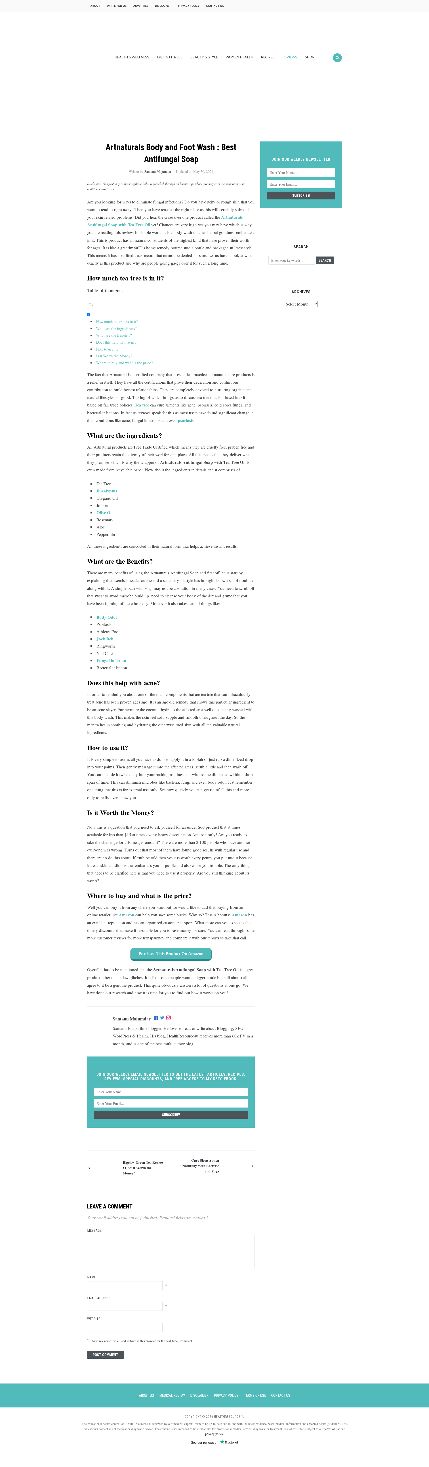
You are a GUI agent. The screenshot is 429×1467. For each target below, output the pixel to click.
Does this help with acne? (116, 342)
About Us (146, 1395)
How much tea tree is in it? (117, 321)
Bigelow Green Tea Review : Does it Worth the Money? (143, 1168)
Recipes (268, 57)
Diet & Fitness (170, 57)
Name (91, 1277)
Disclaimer (163, 5)
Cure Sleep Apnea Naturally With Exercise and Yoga (200, 1166)
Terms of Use (255, 1395)
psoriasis (185, 420)
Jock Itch (105, 639)
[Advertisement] (214, 108)
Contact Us (215, 5)
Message (94, 1230)
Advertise (141, 5)
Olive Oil (105, 512)
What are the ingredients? (116, 328)
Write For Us (117, 5)
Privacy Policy (188, 5)
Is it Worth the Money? (114, 355)
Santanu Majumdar (157, 171)
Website (93, 1319)
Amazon (127, 915)
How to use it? (107, 349)
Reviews (289, 57)
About (95, 5)
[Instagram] (168, 1019)
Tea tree (142, 405)
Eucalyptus (107, 491)
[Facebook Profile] (156, 1019)
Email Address (99, 1298)
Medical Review (172, 1395)
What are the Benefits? (114, 335)
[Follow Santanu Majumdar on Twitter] (162, 1019)
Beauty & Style (204, 57)
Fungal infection (111, 660)
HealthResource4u (182, 1036)
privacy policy (214, 1434)
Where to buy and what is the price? (124, 362)
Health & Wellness (132, 57)
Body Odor (107, 617)
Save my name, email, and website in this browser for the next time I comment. (142, 1341)
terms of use (332, 1429)
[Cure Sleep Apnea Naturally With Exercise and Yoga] (234, 1165)
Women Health (239, 57)
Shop (309, 57)
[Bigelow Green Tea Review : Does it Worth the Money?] (107, 1167)
